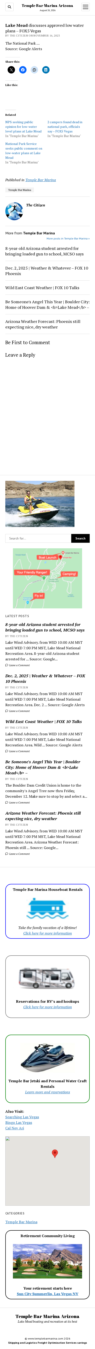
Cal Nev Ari (14, 1128)
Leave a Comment (19, 665)
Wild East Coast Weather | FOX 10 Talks (43, 721)
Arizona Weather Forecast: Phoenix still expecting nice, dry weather (43, 815)
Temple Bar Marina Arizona (47, 5)
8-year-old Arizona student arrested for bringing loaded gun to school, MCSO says (45, 627)
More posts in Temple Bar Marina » (68, 238)
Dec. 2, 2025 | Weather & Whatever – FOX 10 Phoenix (45, 678)
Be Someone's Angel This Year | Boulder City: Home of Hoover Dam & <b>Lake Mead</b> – (42, 767)
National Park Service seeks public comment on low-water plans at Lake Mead (23, 150)
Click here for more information (47, 933)
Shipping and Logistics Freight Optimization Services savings (47, 1342)
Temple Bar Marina (40, 179)
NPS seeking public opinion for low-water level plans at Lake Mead (23, 126)
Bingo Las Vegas (18, 1122)
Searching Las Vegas (22, 1116)
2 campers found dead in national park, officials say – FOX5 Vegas (65, 126)
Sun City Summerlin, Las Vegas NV (47, 1293)
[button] (55, 1154)
